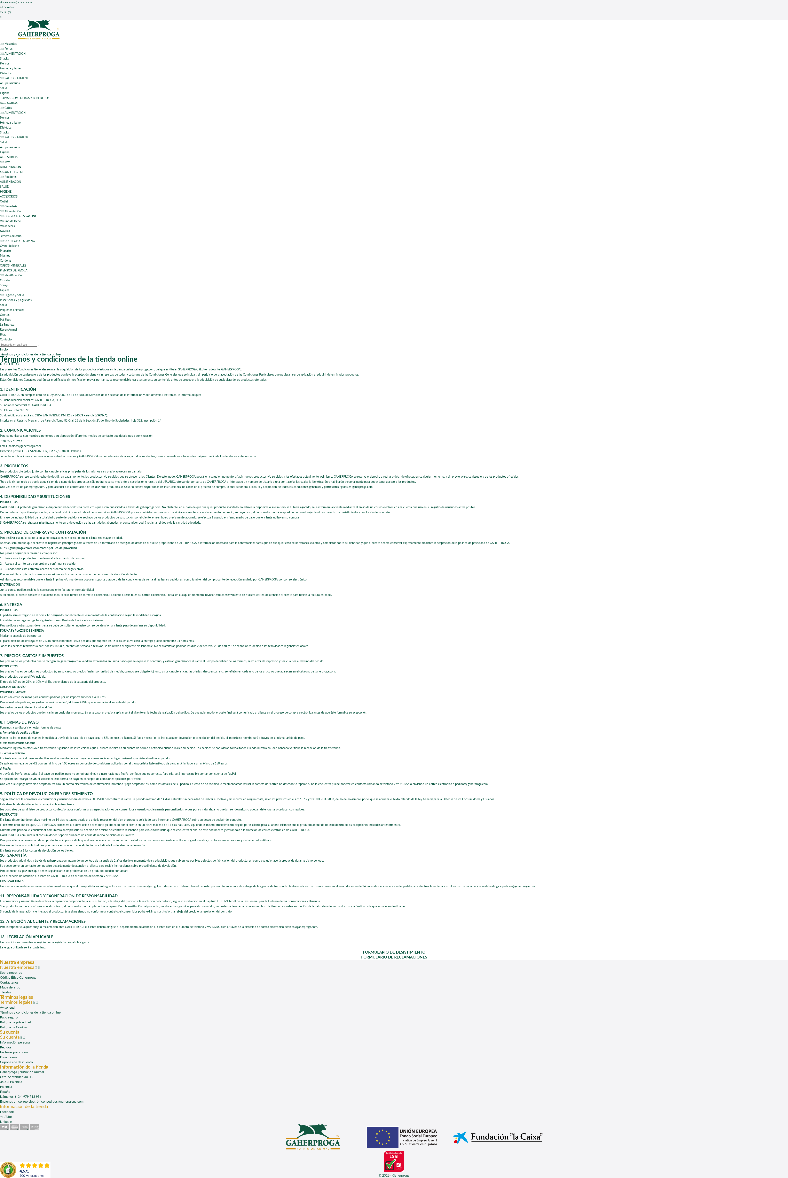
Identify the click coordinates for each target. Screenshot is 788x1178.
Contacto (6, 339)
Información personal (15, 1042)
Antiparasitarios (10, 83)
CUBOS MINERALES (13, 265)
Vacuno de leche (10, 221)
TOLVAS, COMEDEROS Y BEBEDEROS (24, 98)
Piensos (4, 63)
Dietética (5, 73)
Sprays (4, 285)
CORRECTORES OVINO (17, 241)
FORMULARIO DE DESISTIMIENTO (394, 952)
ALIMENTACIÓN (13, 53)
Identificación (11, 275)
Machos (5, 255)
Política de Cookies (13, 1027)
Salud (3, 88)
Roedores (8, 177)
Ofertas (4, 315)
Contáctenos (9, 982)
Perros (6, 48)
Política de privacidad (15, 1022)
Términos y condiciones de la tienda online (30, 1012)
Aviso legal (7, 1007)
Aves (5, 162)
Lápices (4, 290)
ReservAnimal (8, 329)
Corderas (5, 260)
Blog (3, 334)
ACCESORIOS (9, 103)
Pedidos (5, 1047)
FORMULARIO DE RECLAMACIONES (394, 957)
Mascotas (8, 44)
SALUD (4, 186)
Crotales (5, 280)
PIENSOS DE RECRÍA (13, 270)
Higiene (4, 93)
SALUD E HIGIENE (14, 78)
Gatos (6, 108)
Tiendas (5, 992)
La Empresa (7, 324)
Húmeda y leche (10, 68)
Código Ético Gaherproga (18, 977)
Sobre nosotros (11, 972)
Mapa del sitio (10, 987)
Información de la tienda (24, 1106)
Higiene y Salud (12, 295)
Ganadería (8, 206)
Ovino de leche (9, 246)
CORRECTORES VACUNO (18, 216)
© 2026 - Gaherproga (394, 1175)
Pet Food (5, 319)
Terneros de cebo (11, 236)
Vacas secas (7, 226)
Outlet (4, 201)
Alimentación (10, 211)
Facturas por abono (14, 1052)
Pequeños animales (12, 310)
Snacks (4, 58)
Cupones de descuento (16, 1062)
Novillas (5, 231)
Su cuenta (9, 1032)
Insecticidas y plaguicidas (16, 300)
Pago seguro (9, 1017)
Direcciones (8, 1057)
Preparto (5, 250)
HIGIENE (5, 191)
